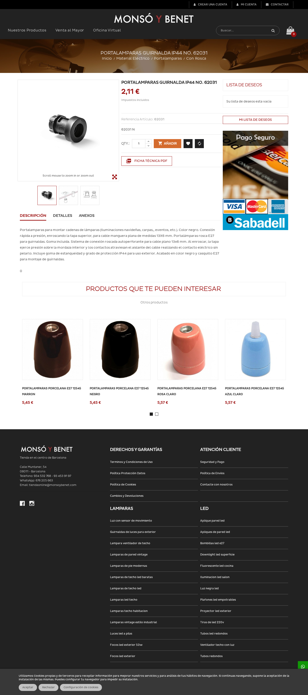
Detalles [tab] (62, 215)
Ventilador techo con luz (217, 645)
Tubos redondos (211, 656)
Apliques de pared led (215, 532)
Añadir (170, 143)
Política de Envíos (212, 473)
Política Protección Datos (127, 473)
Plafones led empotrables (218, 600)
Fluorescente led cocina (216, 566)
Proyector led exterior (215, 611)
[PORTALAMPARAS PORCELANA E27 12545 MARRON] (52, 349)
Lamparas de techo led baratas (131, 577)
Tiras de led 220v (212, 622)
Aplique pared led (212, 520)
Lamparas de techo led (125, 588)
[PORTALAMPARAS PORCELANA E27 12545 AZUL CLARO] (255, 349)
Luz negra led (209, 588)
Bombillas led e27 (212, 543)
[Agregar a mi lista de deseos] (188, 143)
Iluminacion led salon (215, 577)
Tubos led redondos (214, 633)
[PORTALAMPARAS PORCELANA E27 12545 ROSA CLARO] (187, 349)
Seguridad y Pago (212, 462)
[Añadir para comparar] (199, 143)
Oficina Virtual (107, 30)
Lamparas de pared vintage (128, 554)
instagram (31, 503)
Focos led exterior (122, 656)
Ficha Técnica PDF (146, 161)
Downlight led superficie (217, 554)
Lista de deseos (244, 85)
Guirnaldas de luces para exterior (133, 532)
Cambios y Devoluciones (126, 496)
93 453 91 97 (62, 476)
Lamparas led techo (123, 600)
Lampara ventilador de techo (130, 543)
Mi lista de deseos (255, 120)
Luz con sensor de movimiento (131, 520)
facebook (22, 503)
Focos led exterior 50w (126, 645)
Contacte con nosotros (216, 484)
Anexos (86, 215)
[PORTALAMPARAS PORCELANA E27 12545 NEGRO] (120, 349)
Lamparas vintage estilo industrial (133, 622)
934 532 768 (42, 476)
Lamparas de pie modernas (128, 566)
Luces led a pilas (121, 633)
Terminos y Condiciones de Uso (131, 462)
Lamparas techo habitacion (129, 611)
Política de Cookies (123, 484)
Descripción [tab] (33, 215)
